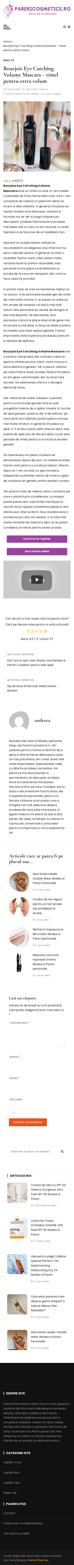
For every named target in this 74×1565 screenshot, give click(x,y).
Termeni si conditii (16, 1533)
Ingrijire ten (11, 1483)
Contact (9, 1513)
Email (15, 1078)
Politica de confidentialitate (23, 1523)
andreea (34, 94)
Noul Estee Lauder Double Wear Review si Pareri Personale (48, 878)
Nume (15, 1057)
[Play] (37, 579)
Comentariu (20, 1023)
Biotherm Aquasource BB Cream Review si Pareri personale (48, 934)
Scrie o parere (52, 94)
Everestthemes (38, 1560)
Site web (16, 1099)
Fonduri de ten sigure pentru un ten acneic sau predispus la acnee (47, 906)
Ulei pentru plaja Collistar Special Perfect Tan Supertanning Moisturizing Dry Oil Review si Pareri (48, 1265)
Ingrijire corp (12, 1462)
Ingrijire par (11, 1472)
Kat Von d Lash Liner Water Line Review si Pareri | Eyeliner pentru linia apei (36, 662)
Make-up (8, 60)
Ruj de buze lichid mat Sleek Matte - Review (32, 688)
